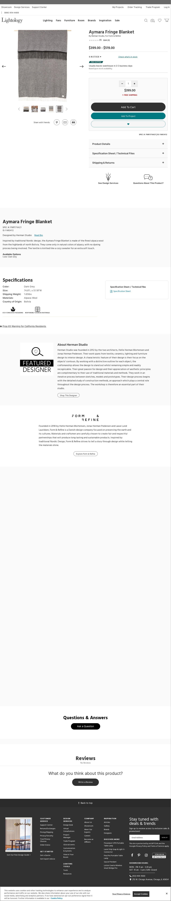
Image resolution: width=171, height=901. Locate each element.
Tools (65, 870)
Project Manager (66, 836)
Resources (67, 873)
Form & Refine (115, 36)
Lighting (48, 21)
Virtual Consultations (68, 830)
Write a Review (85, 782)
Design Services (22, 7)
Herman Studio (98, 36)
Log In (167, 7)
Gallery (107, 826)
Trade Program (153, 7)
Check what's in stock (127, 57)
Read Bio (38, 235)
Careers (87, 835)
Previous (19, 109)
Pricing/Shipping (46, 832)
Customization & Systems (69, 850)
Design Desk (68, 825)
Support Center (39, 7)
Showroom (6, 7)
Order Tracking (135, 7)
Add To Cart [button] (128, 107)
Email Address (137, 838)
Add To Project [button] (128, 116)
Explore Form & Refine (85, 454)
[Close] (167, 893)
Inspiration (105, 21)
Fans (58, 21)
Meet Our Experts (88, 831)
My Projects (118, 7)
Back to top (87, 803)
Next (67, 109)
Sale (117, 21)
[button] (4, 66)
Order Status (45, 845)
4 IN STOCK (94, 57)
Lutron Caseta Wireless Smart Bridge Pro (113, 867)
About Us (88, 822)
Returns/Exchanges (47, 828)
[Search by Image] (152, 20)
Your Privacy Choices (45, 840)
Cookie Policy (57, 898)
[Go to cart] (167, 20)
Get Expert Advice (47, 859)
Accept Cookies (141, 894)
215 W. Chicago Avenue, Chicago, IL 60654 (150, 879)
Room (81, 21)
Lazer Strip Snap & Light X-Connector (114, 851)
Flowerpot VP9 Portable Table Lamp (114, 844)
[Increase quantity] (134, 84)
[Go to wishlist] (160, 20)
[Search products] (145, 20)
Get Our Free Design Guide (18, 855)
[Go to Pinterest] (56, 125)
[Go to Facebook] (132, 855)
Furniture (69, 21)
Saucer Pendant (110, 861)
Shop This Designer (68, 395)
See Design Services (108, 183)
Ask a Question (85, 726)
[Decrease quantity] (122, 84)
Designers (108, 833)
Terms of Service (157, 846)
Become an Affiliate (88, 841)
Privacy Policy (141, 846)
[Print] (73, 125)
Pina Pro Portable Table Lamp (113, 857)
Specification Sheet (122, 291)
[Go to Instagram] (146, 855)
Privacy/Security (46, 835)
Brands (92, 21)
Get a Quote (45, 855)
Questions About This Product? (148, 183)
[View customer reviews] (159, 855)
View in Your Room (68, 856)
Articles (107, 822)
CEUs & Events (69, 844)
